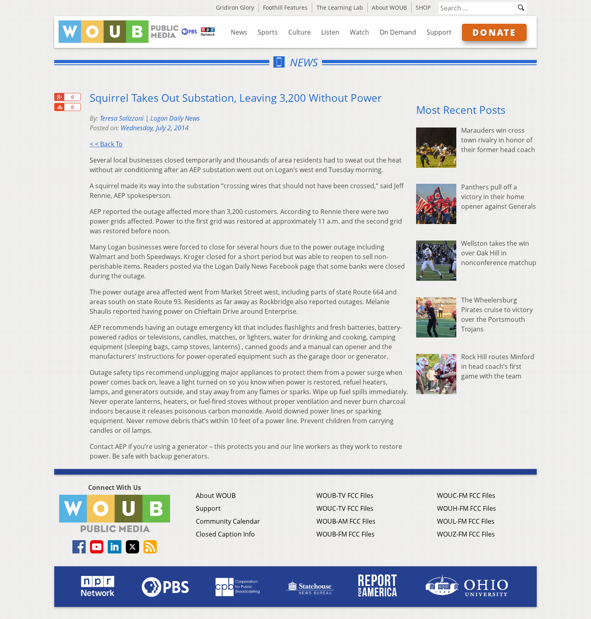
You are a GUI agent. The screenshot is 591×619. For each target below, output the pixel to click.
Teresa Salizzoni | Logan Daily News (150, 118)
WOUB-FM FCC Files (345, 534)
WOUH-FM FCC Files (466, 508)
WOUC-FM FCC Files (466, 495)
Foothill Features (285, 7)
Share (59, 107)
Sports (268, 32)
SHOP (423, 7)
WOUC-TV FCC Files (344, 508)
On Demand (398, 32)
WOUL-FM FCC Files (466, 521)
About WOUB (389, 7)
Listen (330, 32)
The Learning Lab (339, 7)
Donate (494, 32)
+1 (59, 97)
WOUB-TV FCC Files (344, 495)
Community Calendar (228, 521)
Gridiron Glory (235, 7)
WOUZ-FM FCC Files (466, 534)
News (239, 32)
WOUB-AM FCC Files (346, 521)
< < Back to (106, 144)
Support (439, 32)
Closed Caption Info (225, 534)
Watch (359, 32)
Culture (299, 32)
